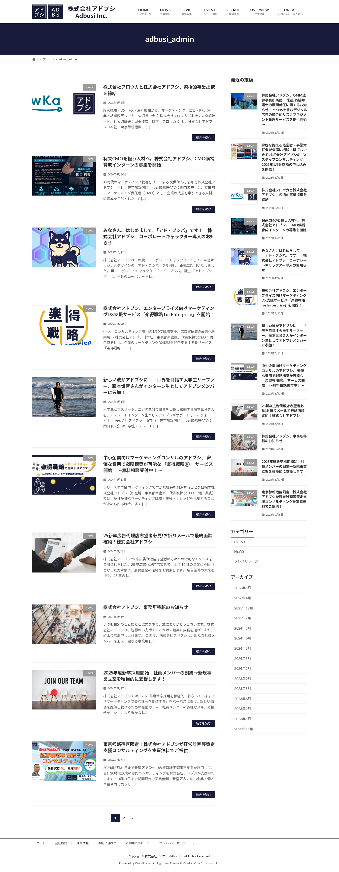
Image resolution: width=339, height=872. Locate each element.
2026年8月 (242, 588)
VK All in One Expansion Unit (201, 863)
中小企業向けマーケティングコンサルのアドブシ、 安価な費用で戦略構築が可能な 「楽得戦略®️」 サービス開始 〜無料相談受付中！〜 (158, 464)
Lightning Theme (168, 863)
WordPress (142, 863)
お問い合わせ (107, 843)
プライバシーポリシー (174, 843)
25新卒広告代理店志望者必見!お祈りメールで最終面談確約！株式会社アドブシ (283, 410)
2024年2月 (242, 668)
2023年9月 (242, 678)
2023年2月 (242, 708)
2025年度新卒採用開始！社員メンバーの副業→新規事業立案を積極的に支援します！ (284, 466)
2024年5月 (242, 648)
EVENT (240, 542)
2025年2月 (242, 618)
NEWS (239, 551)
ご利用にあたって (137, 843)
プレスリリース (246, 561)
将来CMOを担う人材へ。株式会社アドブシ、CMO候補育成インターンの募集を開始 (284, 225)
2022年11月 (243, 729)
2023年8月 (242, 688)
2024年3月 (242, 658)
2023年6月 (242, 698)
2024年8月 (242, 628)
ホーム (40, 843)
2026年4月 (242, 598)
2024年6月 (242, 638)
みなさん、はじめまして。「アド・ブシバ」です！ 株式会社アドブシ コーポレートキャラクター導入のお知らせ (159, 236)
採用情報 (83, 843)
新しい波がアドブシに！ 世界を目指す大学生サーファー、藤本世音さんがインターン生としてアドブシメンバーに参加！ (159, 386)
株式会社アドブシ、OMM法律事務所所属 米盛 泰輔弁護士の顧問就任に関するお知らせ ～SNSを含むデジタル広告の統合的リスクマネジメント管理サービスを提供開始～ (284, 110)
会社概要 (61, 843)
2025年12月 (243, 608)
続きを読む (203, 137)
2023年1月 (242, 719)
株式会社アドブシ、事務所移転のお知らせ (145, 607)
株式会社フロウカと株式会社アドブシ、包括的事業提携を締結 (284, 194)
